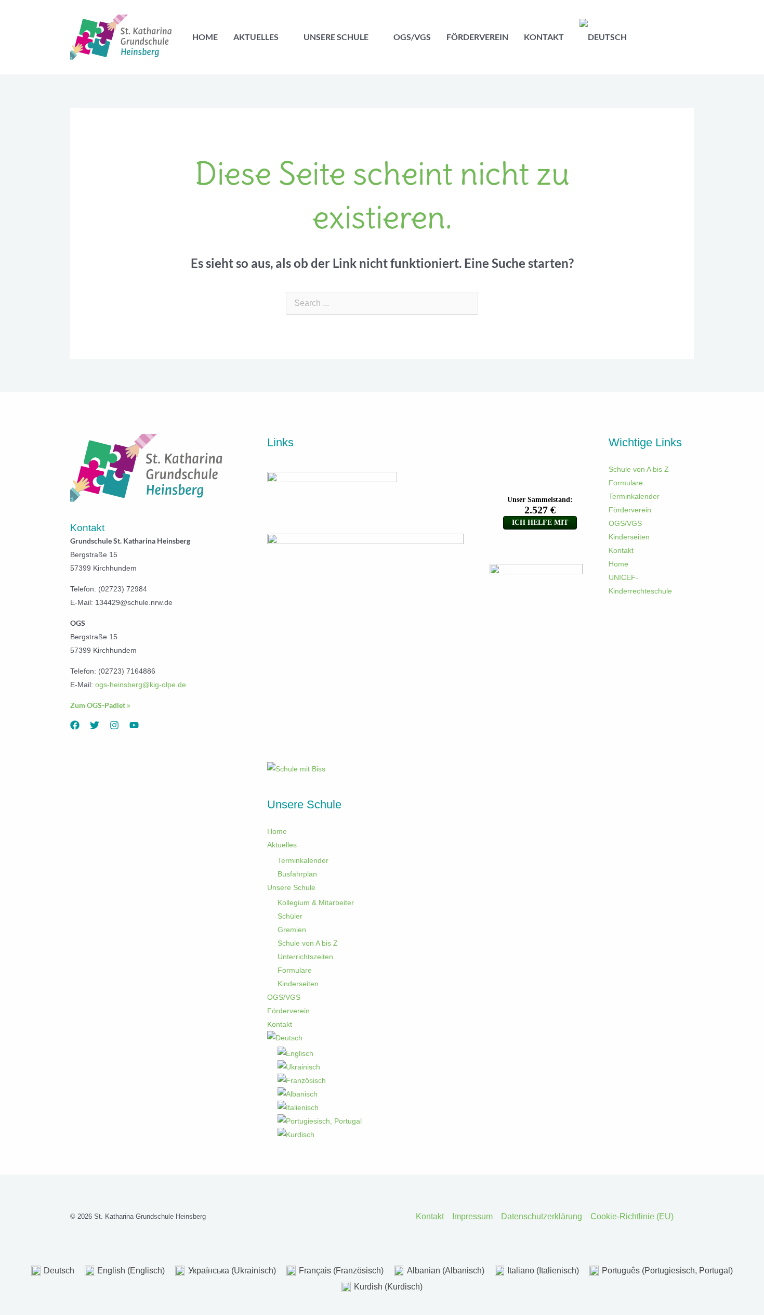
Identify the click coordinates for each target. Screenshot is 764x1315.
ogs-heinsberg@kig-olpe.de (140, 684)
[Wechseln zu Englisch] (371, 1053)
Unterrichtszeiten (305, 956)
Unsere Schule (291, 887)
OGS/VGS (283, 997)
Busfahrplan (297, 874)
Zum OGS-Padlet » (100, 705)
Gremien (292, 929)
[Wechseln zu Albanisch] (371, 1094)
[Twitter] (94, 725)
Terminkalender (303, 860)
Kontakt (279, 1024)
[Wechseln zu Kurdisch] (371, 1134)
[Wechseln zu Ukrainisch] (371, 1067)
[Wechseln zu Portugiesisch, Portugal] (371, 1121)
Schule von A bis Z (308, 943)
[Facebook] (75, 725)
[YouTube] (134, 725)
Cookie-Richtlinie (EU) (632, 1216)
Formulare (295, 970)
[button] (283, 37)
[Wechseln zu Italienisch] (371, 1107)
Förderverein (288, 1011)
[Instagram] (114, 725)
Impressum (472, 1216)
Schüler (290, 916)
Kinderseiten (298, 983)
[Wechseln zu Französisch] (371, 1080)
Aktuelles (282, 845)
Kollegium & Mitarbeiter (316, 902)
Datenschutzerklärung (541, 1216)
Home (277, 831)
